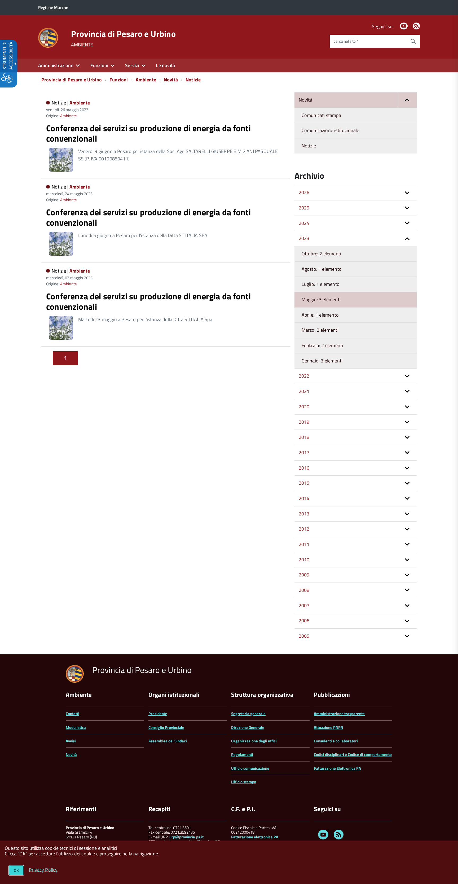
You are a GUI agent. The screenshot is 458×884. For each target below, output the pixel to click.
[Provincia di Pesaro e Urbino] (48, 37)
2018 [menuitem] (304, 437)
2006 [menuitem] (304, 620)
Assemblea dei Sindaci (167, 741)
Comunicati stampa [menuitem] (321, 115)
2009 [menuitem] (304, 574)
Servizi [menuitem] (132, 65)
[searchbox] (368, 41)
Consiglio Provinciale (166, 727)
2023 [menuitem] (304, 238)
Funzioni (118, 79)
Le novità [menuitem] (165, 65)
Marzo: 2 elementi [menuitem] (320, 330)
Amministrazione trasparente (339, 714)
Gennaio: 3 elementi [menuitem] (322, 360)
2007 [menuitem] (304, 605)
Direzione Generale (247, 727)
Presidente (157, 714)
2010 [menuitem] (304, 559)
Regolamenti (242, 754)
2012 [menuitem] (304, 528)
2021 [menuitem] (304, 391)
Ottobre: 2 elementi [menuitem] (321, 253)
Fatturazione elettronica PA (254, 837)
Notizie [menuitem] (309, 145)
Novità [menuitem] (305, 99)
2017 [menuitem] (304, 452)
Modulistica (76, 727)
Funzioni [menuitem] (99, 65)
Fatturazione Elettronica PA (337, 768)
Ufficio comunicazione (250, 768)
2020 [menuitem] (304, 406)
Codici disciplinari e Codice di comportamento (353, 754)
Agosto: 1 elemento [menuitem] (322, 269)
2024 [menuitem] (304, 223)
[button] (407, 100)
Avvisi (71, 741)
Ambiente (146, 79)
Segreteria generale (248, 714)
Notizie (193, 79)
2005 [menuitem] (304, 636)
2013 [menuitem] (304, 513)
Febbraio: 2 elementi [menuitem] (322, 345)
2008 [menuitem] (304, 590)
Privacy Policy (43, 869)
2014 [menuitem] (304, 498)
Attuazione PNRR (328, 727)
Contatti (72, 714)
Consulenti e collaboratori (336, 741)
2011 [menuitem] (304, 544)
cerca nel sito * (346, 41)
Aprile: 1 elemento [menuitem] (320, 314)
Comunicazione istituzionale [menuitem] (330, 130)
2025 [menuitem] (304, 207)
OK (16, 870)
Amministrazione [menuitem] (55, 65)
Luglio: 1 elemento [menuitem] (321, 284)
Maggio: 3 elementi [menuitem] (321, 299)
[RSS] (416, 26)
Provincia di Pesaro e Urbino (123, 33)
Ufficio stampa (243, 782)
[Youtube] (403, 26)
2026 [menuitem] (304, 192)
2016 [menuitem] (304, 467)
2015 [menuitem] (304, 483)
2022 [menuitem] (304, 375)
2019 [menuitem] (304, 422)
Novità (171, 79)
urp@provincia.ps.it (186, 837)
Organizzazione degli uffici (254, 741)
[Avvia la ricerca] (413, 41)
